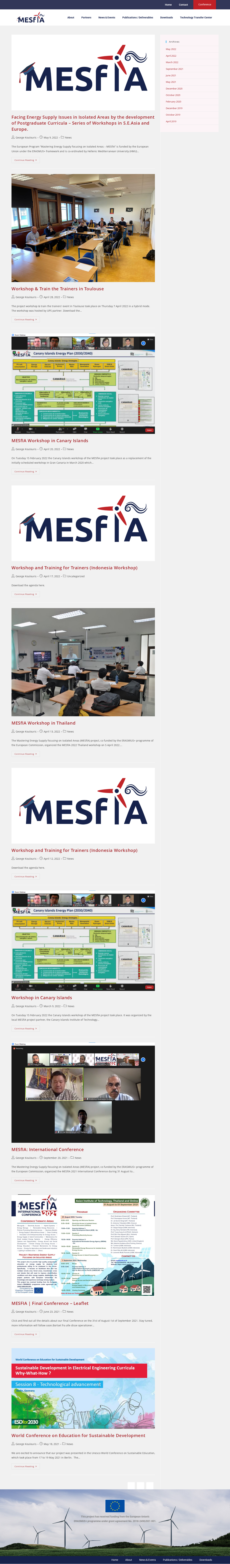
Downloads (166, 17)
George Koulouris (26, 137)
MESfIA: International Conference (48, 1149)
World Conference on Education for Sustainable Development (78, 1435)
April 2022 (171, 55)
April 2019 (171, 121)
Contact (183, 4)
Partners (86, 17)
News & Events (106, 17)
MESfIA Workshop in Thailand (43, 723)
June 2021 (171, 75)
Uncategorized (76, 576)
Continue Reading (27, 159)
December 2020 (174, 88)
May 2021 (171, 81)
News (68, 137)
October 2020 (173, 95)
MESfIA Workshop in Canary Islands (50, 440)
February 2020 (173, 101)
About (70, 17)
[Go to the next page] (149, 1485)
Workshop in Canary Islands (42, 997)
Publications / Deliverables (137, 17)
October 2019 (173, 114)
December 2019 (174, 108)
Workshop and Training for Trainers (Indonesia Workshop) (75, 568)
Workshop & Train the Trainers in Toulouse (58, 289)
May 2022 (171, 49)
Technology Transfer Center (196, 17)
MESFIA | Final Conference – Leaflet (50, 1303)
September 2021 (174, 69)
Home (168, 4)
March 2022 (172, 62)
